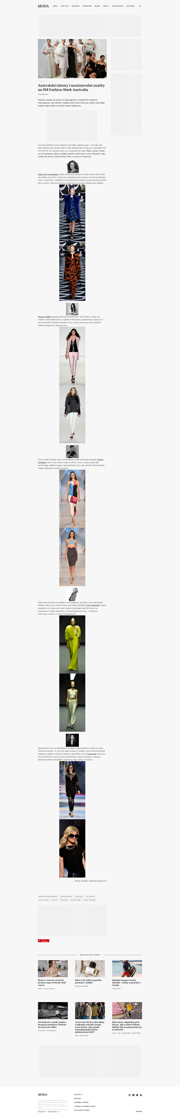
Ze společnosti (118, 6)
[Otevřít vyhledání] (140, 6)
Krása (105, 6)
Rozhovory (87, 6)
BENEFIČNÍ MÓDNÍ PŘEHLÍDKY (48, 896)
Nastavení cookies (82, 1110)
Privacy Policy (41, 1111)
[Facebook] (133, 1095)
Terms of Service (52, 1111)
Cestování (130, 6)
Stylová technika (49, 988)
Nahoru (139, 1111)
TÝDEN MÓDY (79, 896)
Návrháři (75, 6)
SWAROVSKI (64, 900)
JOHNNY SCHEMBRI (89, 900)
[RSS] (141, 1095)
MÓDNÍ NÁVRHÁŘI (66, 896)
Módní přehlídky (43, 94)
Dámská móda (116, 988)
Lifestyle (64, 6)
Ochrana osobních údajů (84, 1106)
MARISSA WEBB (76, 900)
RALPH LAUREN (44, 900)
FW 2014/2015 (90, 896)
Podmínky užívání (81, 1102)
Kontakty (78, 1095)
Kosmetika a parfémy (81, 986)
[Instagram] (130, 1095)
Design (97, 6)
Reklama (77, 1099)
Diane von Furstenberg (48, 174)
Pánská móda (126, 1033)
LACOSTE (54, 900)
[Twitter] (137, 1095)
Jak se (114, 1033)
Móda (55, 6)
